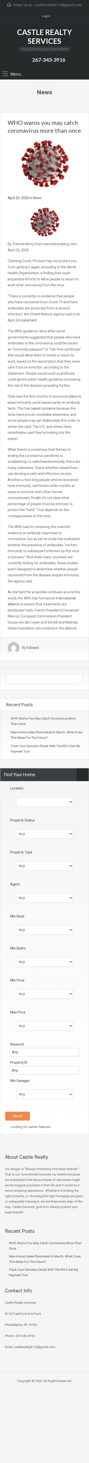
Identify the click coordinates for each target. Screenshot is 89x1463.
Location (16, 788)
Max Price (17, 1012)
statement (28, 320)
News (37, 198)
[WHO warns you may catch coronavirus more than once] (44, 164)
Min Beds (17, 916)
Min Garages (20, 1081)
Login (45, 16)
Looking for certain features (30, 1127)
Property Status (22, 820)
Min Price (17, 980)
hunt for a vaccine (32, 592)
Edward (33, 648)
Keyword (17, 1044)
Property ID (18, 1062)
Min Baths (18, 948)
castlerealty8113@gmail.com (58, 4)
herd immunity (53, 462)
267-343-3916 (48, 60)
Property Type (21, 852)
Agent (15, 884)
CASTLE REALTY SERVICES (44, 36)
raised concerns (43, 408)
